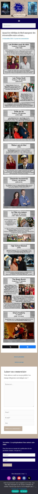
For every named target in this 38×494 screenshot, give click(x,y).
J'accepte (15, 491)
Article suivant (19, 362)
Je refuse (24, 491)
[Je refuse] (36, 487)
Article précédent (19, 357)
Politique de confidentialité (19, 488)
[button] (19, 20)
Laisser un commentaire (21, 38)
